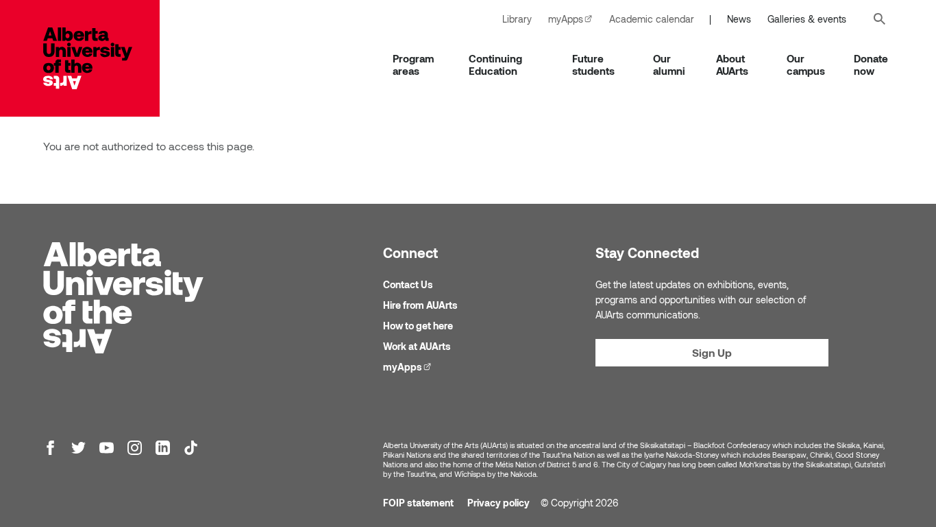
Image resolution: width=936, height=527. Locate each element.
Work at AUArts (417, 346)
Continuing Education (495, 64)
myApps (574, 19)
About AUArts (732, 64)
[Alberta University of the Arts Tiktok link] (191, 448)
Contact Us (408, 284)
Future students (593, 64)
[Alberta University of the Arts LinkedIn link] (163, 448)
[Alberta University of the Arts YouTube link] (107, 448)
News (739, 19)
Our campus (806, 64)
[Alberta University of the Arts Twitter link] (78, 448)
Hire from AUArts (420, 305)
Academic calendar (651, 19)
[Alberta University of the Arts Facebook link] (50, 448)
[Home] (101, 58)
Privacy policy (498, 502)
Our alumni (669, 64)
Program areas (413, 64)
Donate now (871, 64)
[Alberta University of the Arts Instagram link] (135, 448)
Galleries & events (806, 19)
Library (517, 19)
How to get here (418, 325)
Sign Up (712, 352)
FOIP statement (418, 502)
